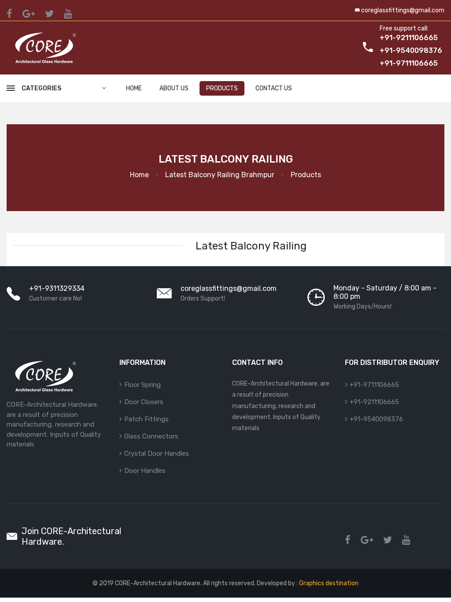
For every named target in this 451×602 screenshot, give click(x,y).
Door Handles (145, 471)
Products (222, 88)
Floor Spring (142, 385)
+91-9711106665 (374, 385)
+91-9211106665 (374, 402)
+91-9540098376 (376, 419)
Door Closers (143, 402)
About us (174, 88)
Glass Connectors (151, 436)
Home (134, 88)
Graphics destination (328, 583)
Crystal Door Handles (156, 453)
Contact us (273, 88)
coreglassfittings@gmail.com (402, 10)
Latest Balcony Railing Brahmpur (219, 175)
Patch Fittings (146, 419)
